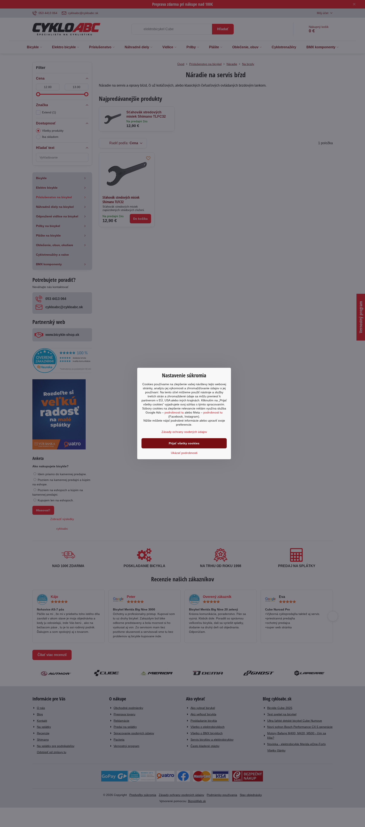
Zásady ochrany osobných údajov (184, 431)
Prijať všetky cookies (184, 443)
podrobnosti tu (174, 412)
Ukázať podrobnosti (184, 453)
